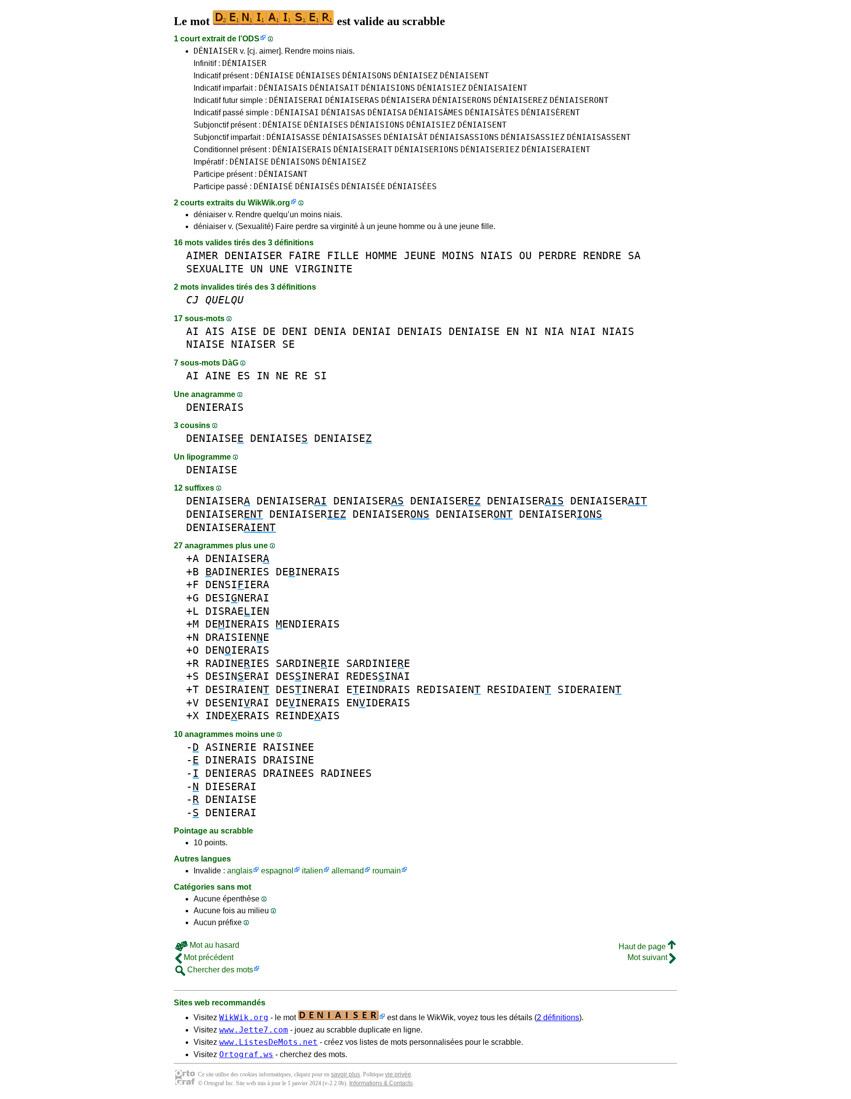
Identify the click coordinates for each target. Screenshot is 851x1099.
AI (192, 331)
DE (269, 331)
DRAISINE (288, 760)
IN (263, 375)
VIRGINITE (324, 269)
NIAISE (205, 344)
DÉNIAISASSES (352, 137)
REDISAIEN (449, 689)
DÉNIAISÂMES (436, 112)
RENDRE (602, 255)
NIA (554, 331)
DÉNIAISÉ (273, 186)
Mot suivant (648, 957)
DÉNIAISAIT (334, 88)
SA (634, 255)
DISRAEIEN (237, 611)
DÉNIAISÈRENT (550, 112)
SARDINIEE (378, 663)
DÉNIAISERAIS (301, 149)
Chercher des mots (219, 970)
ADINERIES (237, 572)
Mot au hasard (213, 945)
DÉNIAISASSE (293, 137)
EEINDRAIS (378, 689)
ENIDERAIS (378, 703)
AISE (244, 331)
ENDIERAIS (308, 624)
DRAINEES (288, 773)
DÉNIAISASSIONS (464, 137)
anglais (240, 870)
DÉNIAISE (274, 75)
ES (243, 375)
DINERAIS (231, 760)
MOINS (458, 255)
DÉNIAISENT (464, 75)
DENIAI (372, 331)
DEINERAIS (308, 572)
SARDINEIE (308, 663)
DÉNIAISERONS (461, 100)
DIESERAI (231, 786)
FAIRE (305, 255)
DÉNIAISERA (405, 100)
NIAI (583, 331)
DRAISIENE (237, 637)
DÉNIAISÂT (406, 137)
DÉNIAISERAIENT (556, 149)
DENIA (330, 331)
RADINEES (346, 773)
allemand (347, 870)
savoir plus (345, 1074)
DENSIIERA (237, 584)
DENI (295, 331)
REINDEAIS (308, 715)
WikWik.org (269, 203)
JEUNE (420, 255)
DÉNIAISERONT (579, 100)
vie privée (398, 1074)
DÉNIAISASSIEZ (533, 137)
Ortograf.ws (246, 1054)
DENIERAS (231, 773)
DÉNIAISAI (297, 112)
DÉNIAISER (216, 51)
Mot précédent (207, 957)
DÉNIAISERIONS (426, 149)
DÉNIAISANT (283, 174)
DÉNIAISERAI (296, 100)
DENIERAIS (215, 407)
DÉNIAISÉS (317, 186)
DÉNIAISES (318, 75)
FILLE (343, 255)
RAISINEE (288, 747)
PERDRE (557, 255)
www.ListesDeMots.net (268, 1042)
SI (320, 375)
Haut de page (643, 946)
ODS (251, 38)
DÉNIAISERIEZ (490, 149)
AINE (218, 375)
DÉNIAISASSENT (599, 137)
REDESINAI (378, 676)
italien (312, 870)
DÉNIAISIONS (388, 88)
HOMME (381, 255)
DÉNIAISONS (367, 75)
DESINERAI (237, 598)
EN (512, 331)
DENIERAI (231, 812)
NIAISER (253, 344)
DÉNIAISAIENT (497, 88)
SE (288, 344)
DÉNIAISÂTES (492, 112)
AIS (215, 331)
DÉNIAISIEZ (441, 88)
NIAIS (497, 255)
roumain (386, 870)
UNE (279, 269)
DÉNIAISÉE (363, 186)
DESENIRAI (237, 703)
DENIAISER (253, 255)
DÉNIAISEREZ (520, 100)
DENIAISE (474, 331)
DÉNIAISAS (343, 112)
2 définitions (558, 1017)
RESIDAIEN (519, 689)
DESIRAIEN (237, 689)
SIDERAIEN (589, 689)
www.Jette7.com (253, 1029)
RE (301, 375)
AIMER (202, 255)
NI (531, 331)
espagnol (277, 870)
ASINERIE (231, 747)
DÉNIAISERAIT (363, 149)
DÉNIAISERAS (352, 100)
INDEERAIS (237, 715)
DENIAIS (419, 331)
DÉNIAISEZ (415, 75)
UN (256, 269)
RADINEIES (237, 663)
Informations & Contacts (381, 1083)
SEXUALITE (215, 269)
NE (282, 375)
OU (525, 255)
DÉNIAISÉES (412, 186)
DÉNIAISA (387, 112)
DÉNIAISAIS (283, 88)
